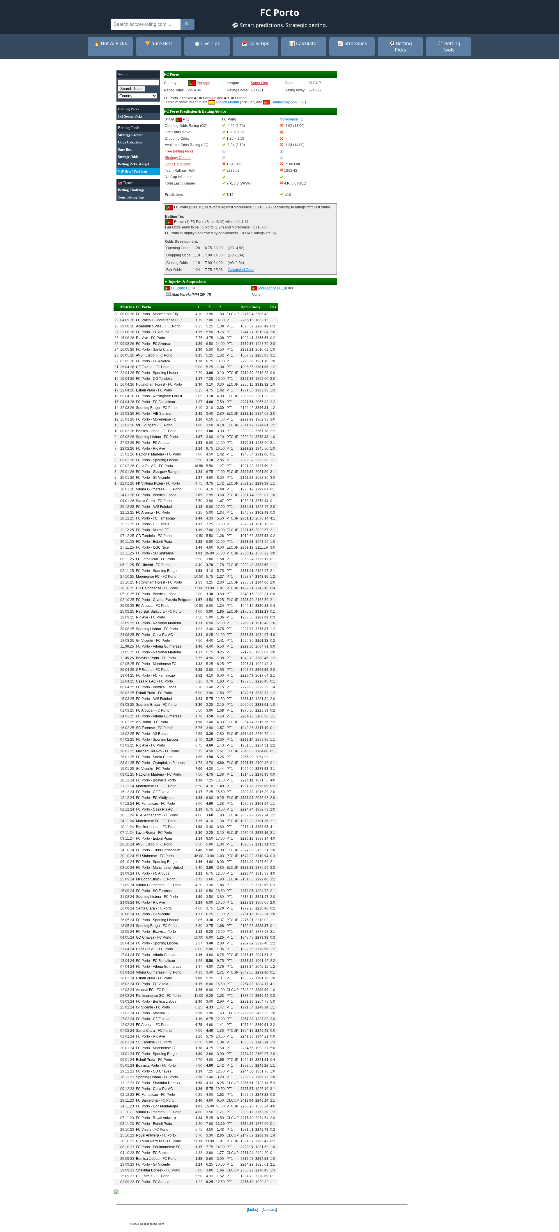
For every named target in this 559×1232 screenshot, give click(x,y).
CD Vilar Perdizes (150, 1141)
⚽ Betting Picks (400, 46)
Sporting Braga (148, 408)
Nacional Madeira (150, 454)
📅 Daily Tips (255, 43)
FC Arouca (161, 332)
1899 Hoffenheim (166, 850)
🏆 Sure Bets (159, 43)
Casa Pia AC (146, 466)
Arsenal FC (145, 990)
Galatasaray (280, 102)
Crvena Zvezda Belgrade (172, 600)
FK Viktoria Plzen (149, 483)
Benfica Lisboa (148, 431)
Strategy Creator (178, 158)
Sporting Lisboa (165, 373)
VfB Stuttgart (162, 414)
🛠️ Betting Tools (448, 46)
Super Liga (259, 83)
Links (252, 1209)
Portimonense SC (150, 996)
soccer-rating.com (152, 1223)
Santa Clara (162, 350)
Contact (269, 1209)
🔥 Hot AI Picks (110, 43)
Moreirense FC (168, 320)
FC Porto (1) (180, 288)
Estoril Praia (145, 390)
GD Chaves (145, 937)
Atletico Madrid (227, 102)
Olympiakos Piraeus (169, 763)
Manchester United (168, 868)
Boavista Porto (147, 658)
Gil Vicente (161, 478)
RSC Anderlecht (148, 815)
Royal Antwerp (164, 1118)
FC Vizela (160, 984)
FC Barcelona (147, 1100)
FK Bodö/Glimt (147, 879)
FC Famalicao (164, 402)
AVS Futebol (145, 355)
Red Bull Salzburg (150, 611)
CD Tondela (162, 379)
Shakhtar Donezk (166, 1083)
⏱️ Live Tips (207, 43)
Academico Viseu (150, 326)
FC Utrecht (144, 565)
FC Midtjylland (164, 798)
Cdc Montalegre (165, 1106)
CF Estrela (144, 367)
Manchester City (165, 314)
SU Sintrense (163, 553)
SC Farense (145, 728)
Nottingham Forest (150, 384)
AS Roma (143, 722)
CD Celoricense (148, 588)
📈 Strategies (352, 43)
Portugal (203, 83)
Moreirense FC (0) (272, 288)
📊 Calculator (304, 43)
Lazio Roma (145, 833)
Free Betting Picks (179, 151)
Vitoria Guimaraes (150, 489)
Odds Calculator (177, 164)
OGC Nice (161, 547)
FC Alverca (161, 344)
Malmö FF (161, 530)
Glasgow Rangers (167, 472)
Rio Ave (142, 338)
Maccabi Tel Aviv (149, 751)
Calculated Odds (241, 270)
